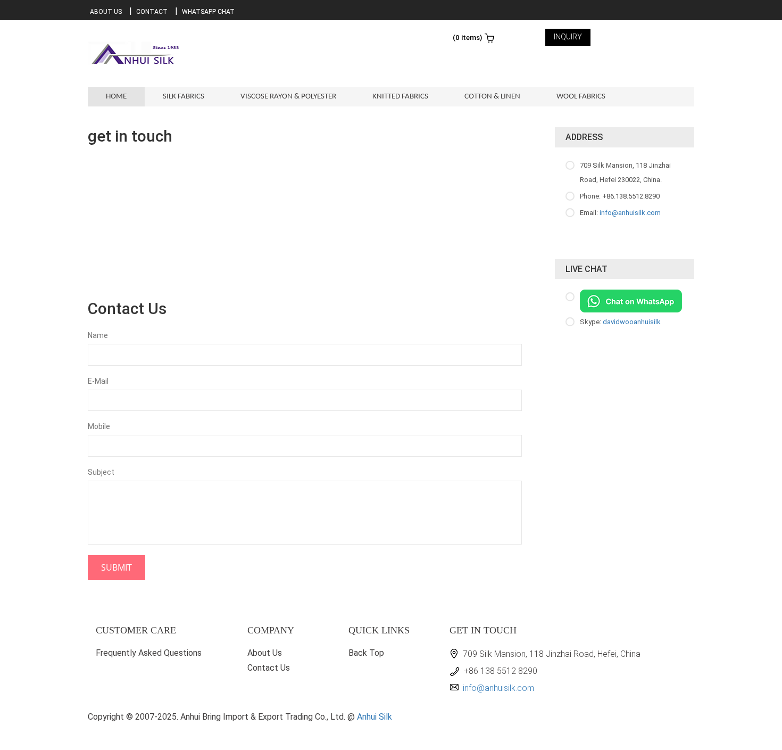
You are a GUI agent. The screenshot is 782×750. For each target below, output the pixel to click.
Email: (620, 213)
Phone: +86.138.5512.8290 (620, 196)
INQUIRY (568, 36)
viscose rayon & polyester (288, 97)
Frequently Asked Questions (149, 653)
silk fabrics (183, 97)
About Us (106, 11)
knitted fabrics (400, 97)
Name (98, 335)
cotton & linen (492, 97)
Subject (101, 472)
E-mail (98, 381)
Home (116, 97)
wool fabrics (580, 97)
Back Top (366, 653)
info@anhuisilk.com (630, 213)
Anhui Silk (374, 717)
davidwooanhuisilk (632, 322)
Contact (152, 11)
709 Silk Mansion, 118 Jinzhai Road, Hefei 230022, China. (625, 172)
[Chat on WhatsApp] (631, 300)
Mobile (99, 426)
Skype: (620, 322)
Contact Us (268, 668)
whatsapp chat (208, 11)
